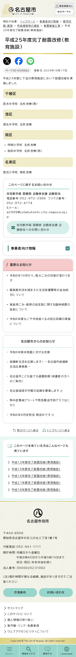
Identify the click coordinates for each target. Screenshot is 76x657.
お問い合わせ (56, 592)
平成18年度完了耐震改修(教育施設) (36, 489)
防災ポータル (64, 12)
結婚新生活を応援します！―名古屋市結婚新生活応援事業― (39, 364)
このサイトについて (19, 614)
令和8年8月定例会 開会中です (30, 414)
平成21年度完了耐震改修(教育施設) (36, 482)
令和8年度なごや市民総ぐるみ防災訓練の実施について (40, 321)
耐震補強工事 (52, 26)
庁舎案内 (20, 592)
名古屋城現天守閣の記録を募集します (34, 390)
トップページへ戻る (58, 430)
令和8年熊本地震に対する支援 (30, 352)
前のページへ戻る (27, 430)
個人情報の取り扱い (20, 619)
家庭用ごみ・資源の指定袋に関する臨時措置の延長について (40, 307)
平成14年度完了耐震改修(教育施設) (36, 476)
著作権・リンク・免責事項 (23, 625)
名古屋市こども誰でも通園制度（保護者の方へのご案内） (40, 379)
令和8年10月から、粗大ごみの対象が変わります (40, 278)
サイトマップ (15, 608)
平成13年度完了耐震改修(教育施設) (36, 462)
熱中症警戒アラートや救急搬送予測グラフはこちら (40, 402)
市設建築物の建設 (28, 26)
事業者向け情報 (49, 21)
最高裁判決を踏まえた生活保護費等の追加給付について (39, 292)
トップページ (27, 21)
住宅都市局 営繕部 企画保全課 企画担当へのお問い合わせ (39, 227)
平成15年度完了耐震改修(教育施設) (36, 469)
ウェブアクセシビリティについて (28, 631)
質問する (47, 654)
